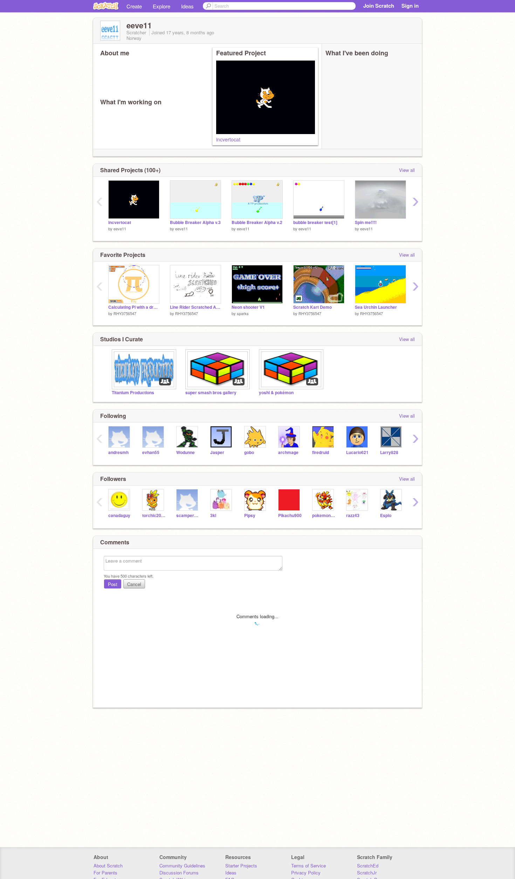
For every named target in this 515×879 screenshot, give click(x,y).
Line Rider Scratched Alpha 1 (195, 307)
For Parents (105, 872)
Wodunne (185, 452)
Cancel (134, 584)
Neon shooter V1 (248, 307)
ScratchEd (367, 865)
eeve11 (120, 228)
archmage (288, 452)
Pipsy (249, 515)
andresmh (118, 452)
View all (407, 170)
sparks (243, 313)
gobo (249, 452)
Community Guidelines (182, 865)
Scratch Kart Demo (312, 307)
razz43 (352, 515)
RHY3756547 (125, 313)
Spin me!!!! (366, 222)
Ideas (187, 6)
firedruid (320, 452)
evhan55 (150, 452)
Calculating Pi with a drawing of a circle (133, 307)
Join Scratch (378, 5)
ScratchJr (367, 872)
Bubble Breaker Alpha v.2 (257, 222)
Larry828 (389, 452)
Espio (385, 515)
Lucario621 (357, 452)
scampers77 (188, 515)
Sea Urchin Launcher (376, 307)
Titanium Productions (133, 393)
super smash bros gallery (210, 393)
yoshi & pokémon (276, 393)
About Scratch (108, 865)
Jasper (217, 452)
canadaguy (119, 515)
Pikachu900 (290, 515)
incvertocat (228, 139)
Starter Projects (241, 865)
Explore (161, 6)
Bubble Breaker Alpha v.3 (195, 222)
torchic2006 (154, 515)
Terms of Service (308, 865)
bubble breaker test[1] (315, 222)
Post (112, 584)
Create (134, 6)
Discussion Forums (179, 872)
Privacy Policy (306, 872)
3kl (213, 515)
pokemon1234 (324, 515)
